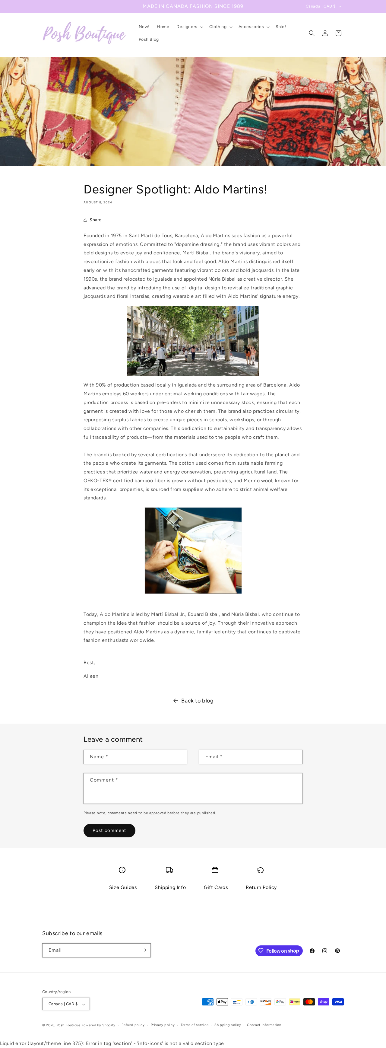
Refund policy (133, 1025)
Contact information (264, 1025)
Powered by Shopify (98, 1025)
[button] (189, 27)
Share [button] (96, 219)
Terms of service (194, 1025)
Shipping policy (227, 1025)
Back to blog (197, 700)
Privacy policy (163, 1025)
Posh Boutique (69, 1025)
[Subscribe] (143, 950)
